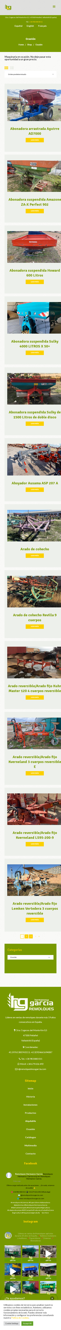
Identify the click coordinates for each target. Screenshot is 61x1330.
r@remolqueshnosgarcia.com (32, 1069)
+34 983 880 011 (34, 1058)
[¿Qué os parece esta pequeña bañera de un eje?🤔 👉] (48, 1289)
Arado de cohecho (34, 549)
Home (21, 44)
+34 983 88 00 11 (36, 22)
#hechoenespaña (33, 1208)
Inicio (30, 1088)
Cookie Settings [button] (11, 1323)
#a (39, 1213)
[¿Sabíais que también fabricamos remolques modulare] (30, 1271)
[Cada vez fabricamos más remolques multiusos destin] (13, 1253)
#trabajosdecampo (14, 1210)
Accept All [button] (27, 1323)
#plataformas (19, 1205)
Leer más (35, 140)
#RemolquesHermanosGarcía (35, 1205)
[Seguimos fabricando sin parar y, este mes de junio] (13, 1289)
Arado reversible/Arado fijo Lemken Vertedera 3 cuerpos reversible (35, 908)
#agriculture (17, 1213)
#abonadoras (45, 1202)
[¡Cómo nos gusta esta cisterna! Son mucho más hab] (30, 1289)
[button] (52, 1298)
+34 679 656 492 (35, 1063)
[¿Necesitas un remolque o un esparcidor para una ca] (30, 1253)
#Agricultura (45, 1208)
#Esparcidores (34, 1202)
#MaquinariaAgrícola (30, 1213)
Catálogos (30, 1137)
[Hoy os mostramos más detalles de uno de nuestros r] (13, 1271)
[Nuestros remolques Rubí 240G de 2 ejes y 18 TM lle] (48, 1253)
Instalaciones (30, 1104)
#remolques (15, 1202)
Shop (29, 44)
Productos (30, 1112)
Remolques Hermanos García (29, 1174)
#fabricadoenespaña (19, 1208)
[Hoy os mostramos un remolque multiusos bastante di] (48, 1271)
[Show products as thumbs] (6, 68)
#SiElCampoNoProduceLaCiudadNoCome (38, 1210)
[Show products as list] (12, 68)
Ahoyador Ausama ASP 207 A (35, 483)
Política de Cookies (20, 1318)
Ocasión (30, 1129)
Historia (30, 1096)
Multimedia (31, 1145)
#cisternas (25, 1202)
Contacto (31, 1153)
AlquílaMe (30, 1121)
